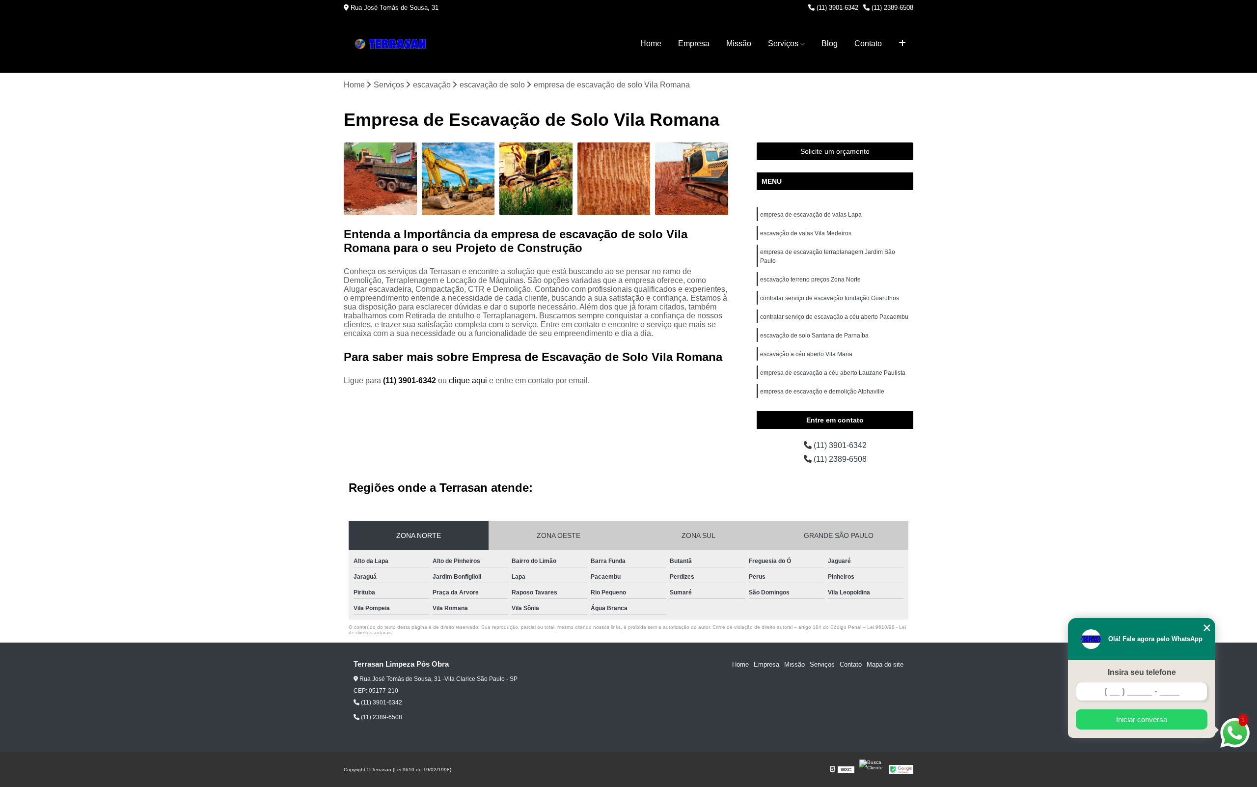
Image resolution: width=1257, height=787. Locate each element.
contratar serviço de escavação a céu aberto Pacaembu (834, 316)
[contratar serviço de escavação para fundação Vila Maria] (458, 179)
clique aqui (468, 380)
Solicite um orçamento (835, 151)
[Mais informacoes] (902, 44)
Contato (868, 43)
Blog (829, 43)
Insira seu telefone (1142, 672)
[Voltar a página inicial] (393, 44)
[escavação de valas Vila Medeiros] (536, 179)
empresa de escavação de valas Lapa (811, 214)
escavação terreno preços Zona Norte (810, 279)
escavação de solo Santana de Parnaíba (814, 335)
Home (650, 43)
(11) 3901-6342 (836, 7)
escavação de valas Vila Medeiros (805, 233)
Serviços (783, 43)
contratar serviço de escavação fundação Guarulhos (829, 298)
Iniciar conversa (1141, 719)
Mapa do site (885, 664)
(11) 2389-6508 (891, 7)
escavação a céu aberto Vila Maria (806, 354)
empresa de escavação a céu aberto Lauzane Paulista (832, 372)
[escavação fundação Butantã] (380, 179)
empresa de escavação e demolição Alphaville (822, 391)
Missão (738, 43)
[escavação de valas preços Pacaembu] (614, 179)
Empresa (694, 43)
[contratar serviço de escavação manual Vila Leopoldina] (691, 179)
